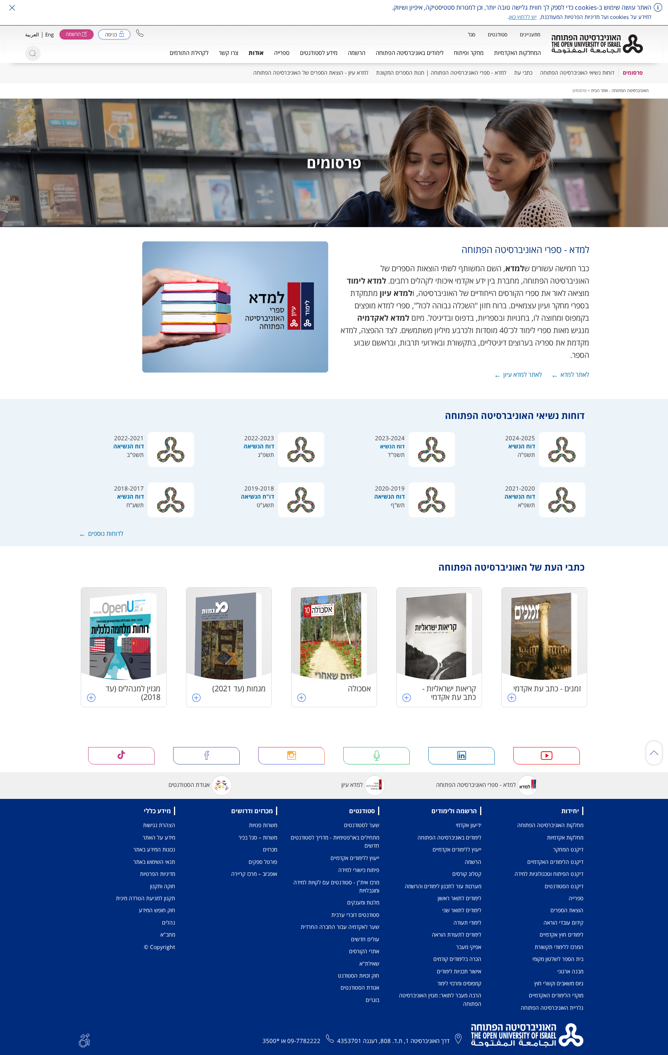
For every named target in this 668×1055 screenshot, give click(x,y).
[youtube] (546, 755)
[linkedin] (461, 755)
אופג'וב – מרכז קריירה (254, 873)
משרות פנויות (263, 825)
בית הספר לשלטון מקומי (557, 959)
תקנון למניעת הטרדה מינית (145, 898)
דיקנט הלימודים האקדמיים (555, 861)
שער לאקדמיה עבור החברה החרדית (340, 926)
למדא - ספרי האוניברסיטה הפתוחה (476, 784)
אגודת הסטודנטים (189, 784)
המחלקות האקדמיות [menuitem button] (517, 52)
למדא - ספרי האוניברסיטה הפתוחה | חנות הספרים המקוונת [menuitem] (441, 72)
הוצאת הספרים (566, 910)
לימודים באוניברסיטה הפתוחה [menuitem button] (409, 52)
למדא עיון (352, 784)
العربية (32, 34)
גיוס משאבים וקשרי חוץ (558, 983)
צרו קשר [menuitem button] (228, 52)
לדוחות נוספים (105, 533)
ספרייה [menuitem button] (282, 52)
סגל (471, 34)
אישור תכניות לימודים (459, 971)
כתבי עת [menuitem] (523, 72)
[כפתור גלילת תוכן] (654, 753)
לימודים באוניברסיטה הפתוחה (449, 837)
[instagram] (291, 755)
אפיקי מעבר (468, 947)
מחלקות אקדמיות (565, 837)
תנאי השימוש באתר (154, 861)
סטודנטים (498, 34)
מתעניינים (530, 34)
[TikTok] (121, 755)
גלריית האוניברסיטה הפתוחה (552, 1007)
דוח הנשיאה (259, 446)
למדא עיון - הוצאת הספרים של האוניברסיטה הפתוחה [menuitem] (310, 72)
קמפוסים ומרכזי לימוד (459, 983)
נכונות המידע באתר (154, 849)
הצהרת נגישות (159, 825)
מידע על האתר (159, 837)
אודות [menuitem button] (256, 52)
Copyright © (159, 947)
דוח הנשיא (521, 446)
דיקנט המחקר (568, 849)
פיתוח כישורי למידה (358, 870)
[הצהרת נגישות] (84, 1039)
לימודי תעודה (467, 922)
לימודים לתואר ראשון (459, 898)
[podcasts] (376, 755)
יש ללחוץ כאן (523, 17)
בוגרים (372, 1000)
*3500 (270, 1041)
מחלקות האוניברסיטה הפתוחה (550, 825)
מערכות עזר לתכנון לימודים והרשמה (443, 886)
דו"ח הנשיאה (257, 496)
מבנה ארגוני (570, 971)
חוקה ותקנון (162, 886)
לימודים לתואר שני (461, 910)
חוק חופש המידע (157, 910)
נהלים (168, 922)
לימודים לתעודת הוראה (456, 934)
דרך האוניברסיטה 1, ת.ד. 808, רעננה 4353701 (393, 1041)
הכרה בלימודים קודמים (457, 959)
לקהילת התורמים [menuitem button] (189, 52)
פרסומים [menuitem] (633, 72)
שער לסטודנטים (361, 825)
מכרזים (270, 849)
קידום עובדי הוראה (563, 922)
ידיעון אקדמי (468, 825)
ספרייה (576, 898)
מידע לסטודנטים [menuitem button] (318, 52)
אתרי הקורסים (364, 951)
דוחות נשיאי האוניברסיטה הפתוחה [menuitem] (577, 72)
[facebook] (206, 755)
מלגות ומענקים (363, 902)
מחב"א (167, 934)
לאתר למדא (575, 374)
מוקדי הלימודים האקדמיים (556, 995)
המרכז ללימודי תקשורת (559, 947)
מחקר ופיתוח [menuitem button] (469, 52)
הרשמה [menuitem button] (356, 52)
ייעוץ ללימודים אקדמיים (457, 849)
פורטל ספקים (263, 861)
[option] (544, 647)
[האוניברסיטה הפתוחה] (597, 44)
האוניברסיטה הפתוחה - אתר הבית (620, 90)
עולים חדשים (365, 939)
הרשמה (473, 861)
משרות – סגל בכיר (258, 837)
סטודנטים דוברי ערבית (355, 914)
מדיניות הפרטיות (157, 873)
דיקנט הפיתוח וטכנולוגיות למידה (549, 873)
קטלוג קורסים (466, 873)
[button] (139, 33)
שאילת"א (369, 963)
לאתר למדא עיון (522, 374)
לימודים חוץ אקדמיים (561, 934)
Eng (49, 34)
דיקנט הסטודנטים (564, 886)
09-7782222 (303, 1041)
